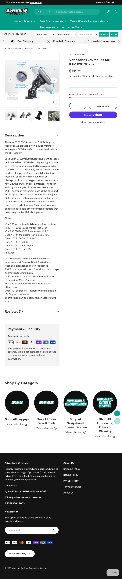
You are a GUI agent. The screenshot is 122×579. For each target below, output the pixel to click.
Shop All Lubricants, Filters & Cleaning (105, 425)
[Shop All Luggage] (17, 403)
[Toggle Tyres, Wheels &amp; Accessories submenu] (107, 21)
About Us (68, 492)
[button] (115, 11)
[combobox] (67, 12)
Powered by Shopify (37, 568)
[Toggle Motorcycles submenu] (57, 27)
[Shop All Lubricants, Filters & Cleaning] (105, 403)
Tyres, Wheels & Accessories (87, 21)
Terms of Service (72, 486)
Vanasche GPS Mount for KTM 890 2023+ (29, 48)
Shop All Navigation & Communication (75, 423)
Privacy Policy (71, 480)
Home (17, 21)
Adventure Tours (72, 27)
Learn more (36, 2)
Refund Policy (70, 474)
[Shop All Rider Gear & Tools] (46, 403)
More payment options (93, 122)
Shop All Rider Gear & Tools (46, 421)
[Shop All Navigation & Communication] (76, 403)
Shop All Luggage (17, 419)
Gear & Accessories (51, 21)
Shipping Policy (71, 468)
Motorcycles (47, 27)
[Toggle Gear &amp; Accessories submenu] (65, 21)
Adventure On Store (20, 568)
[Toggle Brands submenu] (35, 21)
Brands (28, 21)
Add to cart (103, 106)
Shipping (86, 76)
